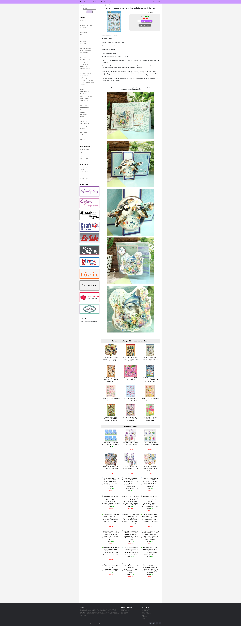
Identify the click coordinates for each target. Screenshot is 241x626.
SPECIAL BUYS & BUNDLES (86, 25)
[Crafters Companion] (89, 203)
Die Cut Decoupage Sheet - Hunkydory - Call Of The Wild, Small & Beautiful (130, 418)
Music (81, 177)
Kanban (82, 89)
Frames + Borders (84, 175)
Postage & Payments (146, 613)
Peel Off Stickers (84, 103)
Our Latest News (124, 613)
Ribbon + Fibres (84, 105)
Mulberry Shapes (84, 98)
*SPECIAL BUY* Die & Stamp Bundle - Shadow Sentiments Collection (130, 537)
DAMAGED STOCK (84, 23)
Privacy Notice (145, 610)
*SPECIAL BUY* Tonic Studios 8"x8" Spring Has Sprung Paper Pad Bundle (150, 570)
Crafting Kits (83, 57)
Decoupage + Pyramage (86, 62)
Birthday (82, 151)
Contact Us (106, 1)
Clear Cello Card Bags (85, 48)
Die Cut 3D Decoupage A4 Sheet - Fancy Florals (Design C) (150, 399)
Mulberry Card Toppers (86, 96)
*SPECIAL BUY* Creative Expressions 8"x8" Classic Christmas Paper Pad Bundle (150, 504)
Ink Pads (82, 87)
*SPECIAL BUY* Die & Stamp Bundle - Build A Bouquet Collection (130, 444)
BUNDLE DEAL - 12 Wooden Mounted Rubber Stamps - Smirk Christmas (150, 484)
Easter (81, 155)
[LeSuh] (89, 238)
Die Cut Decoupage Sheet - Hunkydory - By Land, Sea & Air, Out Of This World (150, 379)
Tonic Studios (83, 121)
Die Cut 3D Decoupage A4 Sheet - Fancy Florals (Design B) (130, 399)
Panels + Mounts (84, 100)
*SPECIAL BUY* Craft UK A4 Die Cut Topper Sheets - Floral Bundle (111, 468)
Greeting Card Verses (94, 1)
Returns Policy (145, 612)
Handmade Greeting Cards (87, 82)
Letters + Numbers (84, 173)
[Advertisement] (116, 593)
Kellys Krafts (156, 2)
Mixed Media (83, 94)
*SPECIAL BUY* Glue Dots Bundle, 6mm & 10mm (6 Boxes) (110, 443)
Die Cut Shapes (84, 64)
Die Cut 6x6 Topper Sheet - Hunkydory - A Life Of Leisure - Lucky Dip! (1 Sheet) (111, 359)
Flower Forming (84, 75)
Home (81, 1)
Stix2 (81, 119)
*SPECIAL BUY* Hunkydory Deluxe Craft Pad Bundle (130, 553)
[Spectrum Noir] (89, 285)
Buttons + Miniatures (85, 39)
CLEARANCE (83, 20)
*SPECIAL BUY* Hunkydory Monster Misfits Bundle (150, 553)
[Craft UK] (89, 227)
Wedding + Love (84, 158)
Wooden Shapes (84, 126)
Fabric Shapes (83, 71)
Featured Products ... (85, 137)
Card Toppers (110, 5)
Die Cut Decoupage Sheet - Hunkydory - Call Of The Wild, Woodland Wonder (111, 379)
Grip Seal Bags (83, 78)
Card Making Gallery (125, 612)
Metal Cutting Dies (84, 91)
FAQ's (143, 615)
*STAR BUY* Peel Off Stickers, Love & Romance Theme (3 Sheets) (111, 521)
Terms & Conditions (146, 609)
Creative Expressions (85, 59)
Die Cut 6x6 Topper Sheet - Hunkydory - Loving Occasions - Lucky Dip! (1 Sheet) (130, 503)
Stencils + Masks (84, 114)
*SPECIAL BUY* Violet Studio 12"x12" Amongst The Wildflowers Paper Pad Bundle (130, 486)
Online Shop (124, 609)
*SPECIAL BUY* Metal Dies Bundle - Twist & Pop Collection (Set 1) (130, 468)
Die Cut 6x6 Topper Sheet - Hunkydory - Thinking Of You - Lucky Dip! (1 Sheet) (150, 468)
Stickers (82, 116)
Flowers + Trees (84, 171)
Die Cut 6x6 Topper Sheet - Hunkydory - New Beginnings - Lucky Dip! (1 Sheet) (130, 521)
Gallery (101, 1)
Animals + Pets (83, 167)
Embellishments (84, 66)
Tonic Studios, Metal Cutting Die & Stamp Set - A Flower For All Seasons (150, 521)
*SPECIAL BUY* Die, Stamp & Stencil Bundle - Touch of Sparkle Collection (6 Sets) (150, 537)
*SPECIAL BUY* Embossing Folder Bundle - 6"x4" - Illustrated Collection (150, 444)
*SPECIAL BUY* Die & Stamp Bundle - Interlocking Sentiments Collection (111, 537)
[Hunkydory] (89, 191)
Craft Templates (84, 52)
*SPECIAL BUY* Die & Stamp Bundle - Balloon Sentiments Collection (110, 554)
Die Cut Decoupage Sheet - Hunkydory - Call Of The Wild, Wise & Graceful (150, 359)
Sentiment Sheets (84, 107)
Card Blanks (83, 43)
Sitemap (143, 618)
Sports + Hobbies (84, 178)
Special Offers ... (84, 132)
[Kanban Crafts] (89, 215)
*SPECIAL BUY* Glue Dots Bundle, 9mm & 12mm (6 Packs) (110, 570)
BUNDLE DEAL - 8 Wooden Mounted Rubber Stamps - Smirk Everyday (111, 484)
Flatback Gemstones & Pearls (87, 73)
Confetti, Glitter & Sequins (86, 50)
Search (82, 5)
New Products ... (84, 135)
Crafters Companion (85, 55)
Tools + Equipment (84, 123)
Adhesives (82, 30)
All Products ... (83, 139)
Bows (81, 34)
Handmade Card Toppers (86, 80)
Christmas (82, 153)
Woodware (82, 128)
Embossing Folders (85, 68)
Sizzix (81, 110)
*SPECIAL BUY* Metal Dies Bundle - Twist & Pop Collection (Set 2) (130, 570)
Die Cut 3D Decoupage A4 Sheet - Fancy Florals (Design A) (111, 399)
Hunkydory (82, 84)
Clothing (82, 169)
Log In (111, 1)
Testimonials (144, 616)
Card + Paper (83, 41)
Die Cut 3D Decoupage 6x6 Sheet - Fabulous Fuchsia (130, 378)
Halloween (82, 156)
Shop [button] (85, 1)
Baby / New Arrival (84, 149)
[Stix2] (89, 250)
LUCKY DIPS (83, 27)
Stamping (82, 112)
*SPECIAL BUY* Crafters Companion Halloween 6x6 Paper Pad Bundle (111, 503)
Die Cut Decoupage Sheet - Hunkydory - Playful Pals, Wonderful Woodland (111, 418)
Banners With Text (84, 32)
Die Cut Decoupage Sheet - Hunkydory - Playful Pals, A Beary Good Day (130, 359)
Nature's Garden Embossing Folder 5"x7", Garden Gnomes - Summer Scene (150, 418)
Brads (81, 36)
